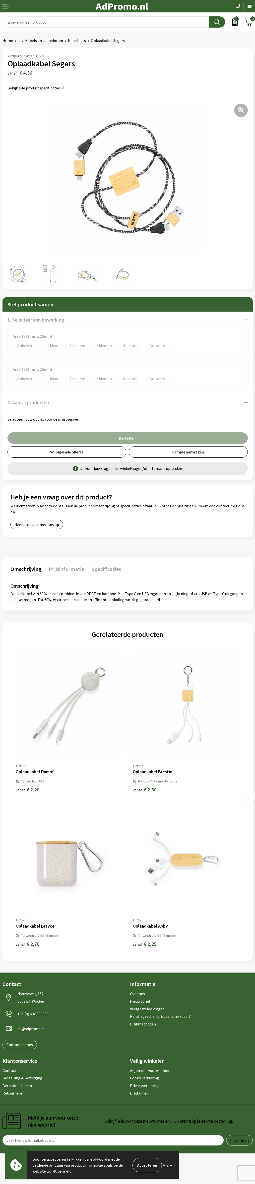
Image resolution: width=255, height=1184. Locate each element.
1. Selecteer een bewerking (35, 320)
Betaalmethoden (17, 1085)
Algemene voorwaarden (150, 1070)
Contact (9, 1070)
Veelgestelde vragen (147, 1008)
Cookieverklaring (144, 1077)
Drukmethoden (143, 1023)
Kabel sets (77, 40)
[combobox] (105, 22)
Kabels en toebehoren (44, 40)
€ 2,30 (144, 789)
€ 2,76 (27, 944)
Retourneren (13, 1093)
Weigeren (168, 1165)
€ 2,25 (144, 944)
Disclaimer (139, 1093)
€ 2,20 (27, 789)
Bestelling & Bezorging (22, 1077)
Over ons (137, 993)
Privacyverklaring (145, 1085)
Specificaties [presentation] (106, 569)
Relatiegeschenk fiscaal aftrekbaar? (160, 1016)
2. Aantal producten (28, 402)
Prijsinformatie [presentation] (66, 569)
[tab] (25, 570)
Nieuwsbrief (140, 1001)
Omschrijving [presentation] (25, 569)
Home (7, 40)
